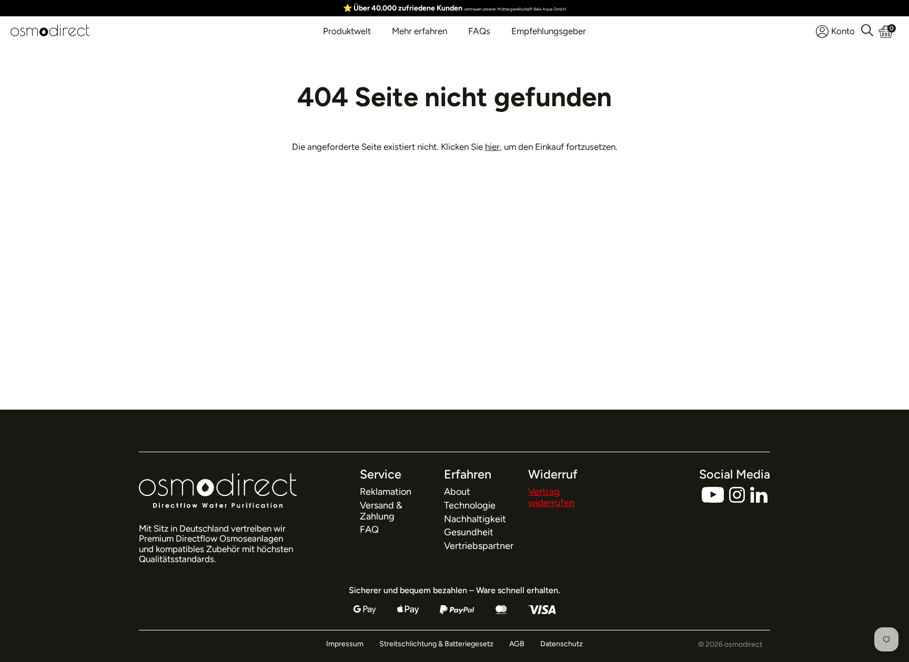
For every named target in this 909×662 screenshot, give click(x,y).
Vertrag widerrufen (551, 497)
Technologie (470, 505)
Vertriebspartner (478, 546)
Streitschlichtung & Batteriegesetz (436, 643)
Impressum (344, 643)
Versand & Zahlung (381, 511)
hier (492, 146)
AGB (516, 643)
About (457, 491)
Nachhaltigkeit (475, 519)
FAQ (369, 529)
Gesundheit (468, 532)
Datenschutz (561, 643)
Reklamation (385, 491)
